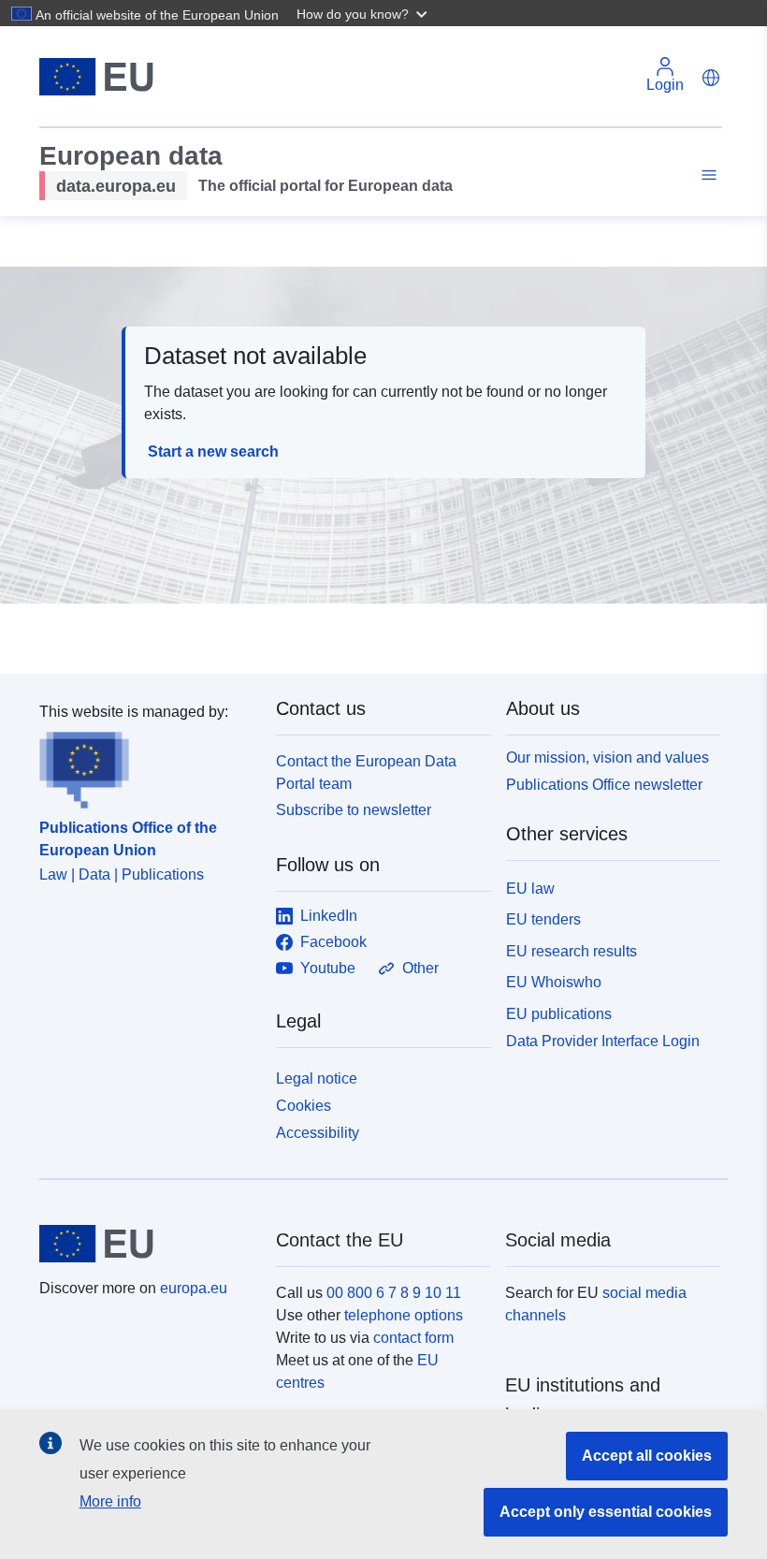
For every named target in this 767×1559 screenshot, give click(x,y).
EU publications (559, 1014)
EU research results (571, 951)
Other (420, 968)
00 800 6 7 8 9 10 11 (393, 1293)
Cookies (303, 1106)
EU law (530, 888)
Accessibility (317, 1133)
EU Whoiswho (553, 982)
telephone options (403, 1315)
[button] (364, 13)
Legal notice (316, 1078)
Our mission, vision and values (607, 757)
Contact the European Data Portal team (366, 772)
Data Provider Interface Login (603, 1041)
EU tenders (543, 919)
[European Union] (146, 1243)
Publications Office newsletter (604, 785)
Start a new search (213, 451)
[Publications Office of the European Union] (146, 766)
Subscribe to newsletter (353, 810)
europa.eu (193, 1288)
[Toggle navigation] (706, 175)
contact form (413, 1338)
